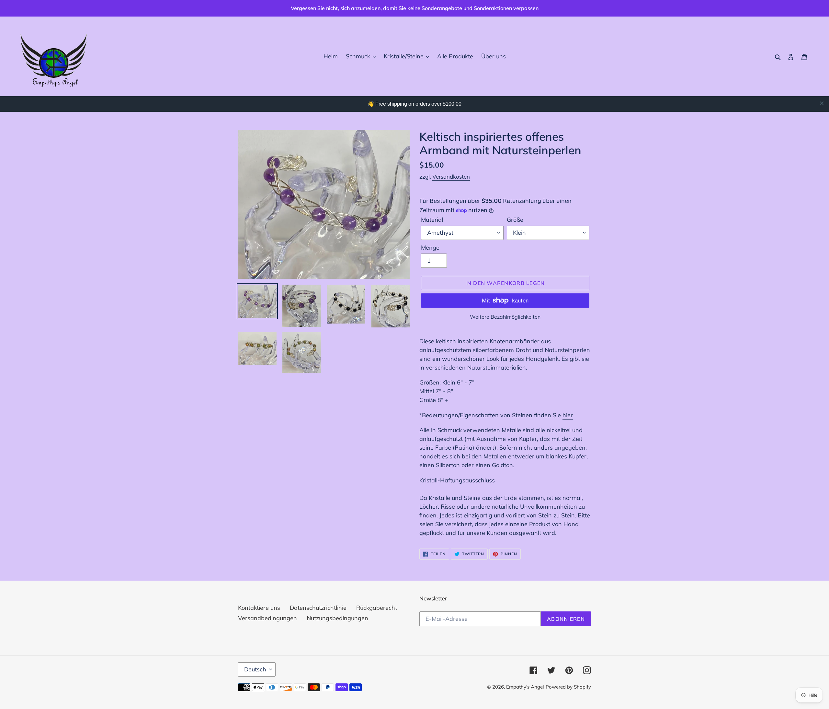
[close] (822, 103)
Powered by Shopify (568, 687)
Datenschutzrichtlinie (318, 607)
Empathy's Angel (525, 687)
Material (432, 219)
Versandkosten (451, 176)
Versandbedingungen (267, 618)
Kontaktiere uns (259, 607)
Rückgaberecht (376, 607)
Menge (430, 247)
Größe (515, 219)
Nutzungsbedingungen (337, 618)
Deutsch (255, 669)
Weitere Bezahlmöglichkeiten (505, 316)
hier (567, 415)
